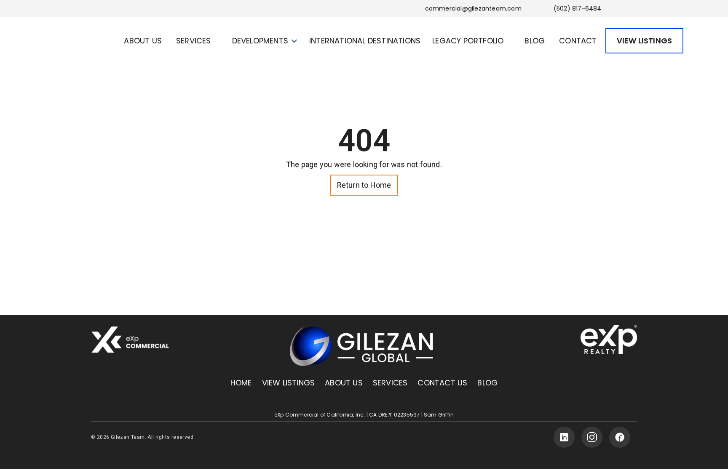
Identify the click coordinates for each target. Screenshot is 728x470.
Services (390, 382)
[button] (197, 41)
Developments (260, 40)
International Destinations (364, 40)
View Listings (288, 382)
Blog (487, 382)
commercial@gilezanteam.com (473, 8)
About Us (344, 382)
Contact (578, 40)
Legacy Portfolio (467, 40)
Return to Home (364, 185)
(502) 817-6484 (578, 8)
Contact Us (442, 382)
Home (241, 382)
